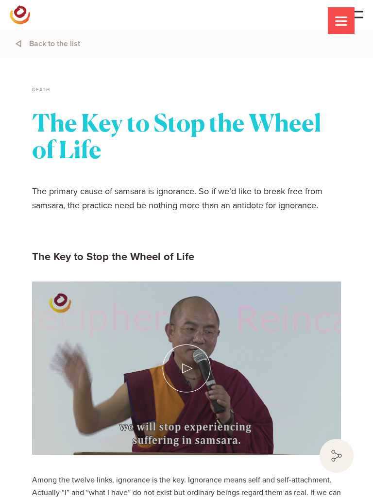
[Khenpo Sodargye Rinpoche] (20, 14)
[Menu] (341, 20)
